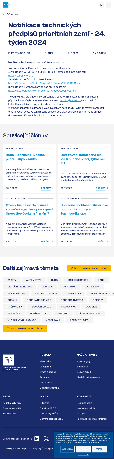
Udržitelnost (38, 313)
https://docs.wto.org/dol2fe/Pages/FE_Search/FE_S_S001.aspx (45, 83)
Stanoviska (68, 307)
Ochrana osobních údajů (51, 419)
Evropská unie (16, 293)
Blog (54, 280)
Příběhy (98, 300)
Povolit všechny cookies (99, 449)
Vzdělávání (53, 320)
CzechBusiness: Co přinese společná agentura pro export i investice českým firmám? (29, 209)
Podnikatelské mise (39, 300)
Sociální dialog (41, 307)
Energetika (92, 287)
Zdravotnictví (79, 320)
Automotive (33, 280)
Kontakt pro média (86, 408)
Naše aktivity (87, 354)
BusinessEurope (78, 280)
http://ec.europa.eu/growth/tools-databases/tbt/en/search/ (42, 90)
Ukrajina (62, 313)
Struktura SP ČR (48, 408)
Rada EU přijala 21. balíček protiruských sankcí (26, 157)
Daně (101, 280)
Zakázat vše (83, 449)
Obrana (12, 300)
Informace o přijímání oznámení (92, 419)
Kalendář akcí (9, 413)
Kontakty (84, 396)
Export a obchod (19, 53)
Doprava (47, 287)
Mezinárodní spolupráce (88, 377)
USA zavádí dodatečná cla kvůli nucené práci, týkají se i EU (83, 159)
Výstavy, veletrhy (89, 313)
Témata (45, 354)
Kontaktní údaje (84, 403)
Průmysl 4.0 (15, 307)
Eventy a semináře (12, 408)
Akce (6, 396)
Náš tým (81, 413)
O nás (44, 396)
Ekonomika (69, 287)
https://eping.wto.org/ (20, 75)
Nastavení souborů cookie (67, 449)
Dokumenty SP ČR (49, 413)
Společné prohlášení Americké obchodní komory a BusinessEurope (84, 209)
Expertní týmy (83, 361)
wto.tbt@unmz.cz (70, 100)
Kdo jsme (44, 403)
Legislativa (74, 293)
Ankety (12, 280)
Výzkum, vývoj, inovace (22, 320)
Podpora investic (72, 300)
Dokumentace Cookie (83, 455)
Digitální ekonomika (20, 287)
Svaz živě (91, 307)
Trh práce (14, 313)
